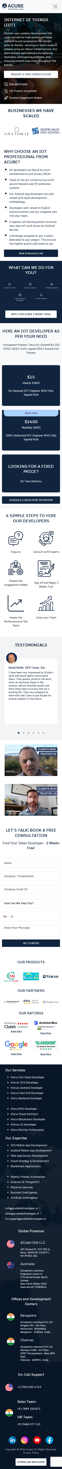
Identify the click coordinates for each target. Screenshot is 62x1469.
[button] (5, 916)
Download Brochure (31, 1462)
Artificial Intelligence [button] (24, 1198)
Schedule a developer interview (31, 500)
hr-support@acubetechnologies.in (25, 1219)
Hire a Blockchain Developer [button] (28, 1119)
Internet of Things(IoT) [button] (25, 1182)
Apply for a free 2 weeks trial (31, 314)
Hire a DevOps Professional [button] (27, 1130)
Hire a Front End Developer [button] (27, 1093)
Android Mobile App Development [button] (31, 1150)
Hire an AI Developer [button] (23, 1125)
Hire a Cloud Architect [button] (24, 1114)
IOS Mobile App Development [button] (29, 1145)
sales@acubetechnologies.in (22, 1213)
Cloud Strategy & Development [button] (30, 1161)
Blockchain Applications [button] (26, 1166)
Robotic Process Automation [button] (28, 1177)
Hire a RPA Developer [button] (24, 1109)
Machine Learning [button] (22, 1187)
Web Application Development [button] (29, 1156)
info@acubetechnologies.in (21, 1208)
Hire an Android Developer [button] (27, 1088)
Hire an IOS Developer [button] (24, 1082)
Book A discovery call (31, 253)
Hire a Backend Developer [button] (26, 1098)
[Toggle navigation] (55, 6)
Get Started (31, 943)
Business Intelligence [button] (24, 1192)
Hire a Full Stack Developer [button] (27, 1077)
